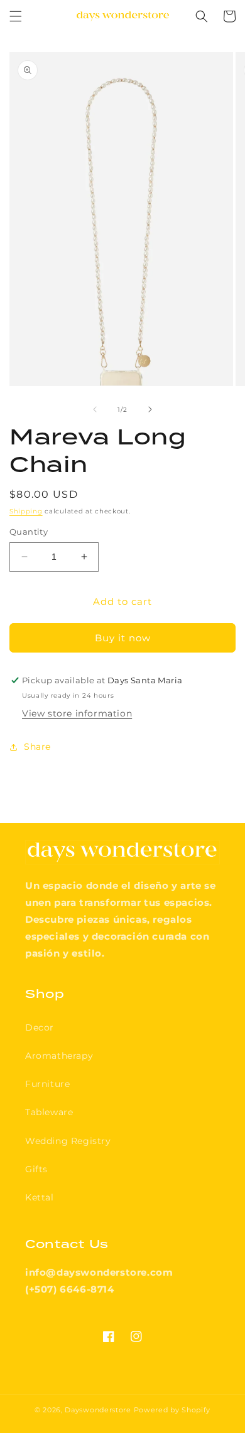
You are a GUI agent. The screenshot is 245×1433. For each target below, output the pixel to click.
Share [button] (37, 746)
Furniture (47, 1083)
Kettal (39, 1197)
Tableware (49, 1112)
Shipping (26, 511)
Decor (39, 1027)
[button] (16, 16)
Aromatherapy (59, 1055)
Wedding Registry (68, 1141)
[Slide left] (95, 409)
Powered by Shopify (172, 1409)
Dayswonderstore (98, 1409)
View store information (77, 713)
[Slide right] (150, 409)
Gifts (36, 1169)
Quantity (28, 532)
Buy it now (123, 638)
